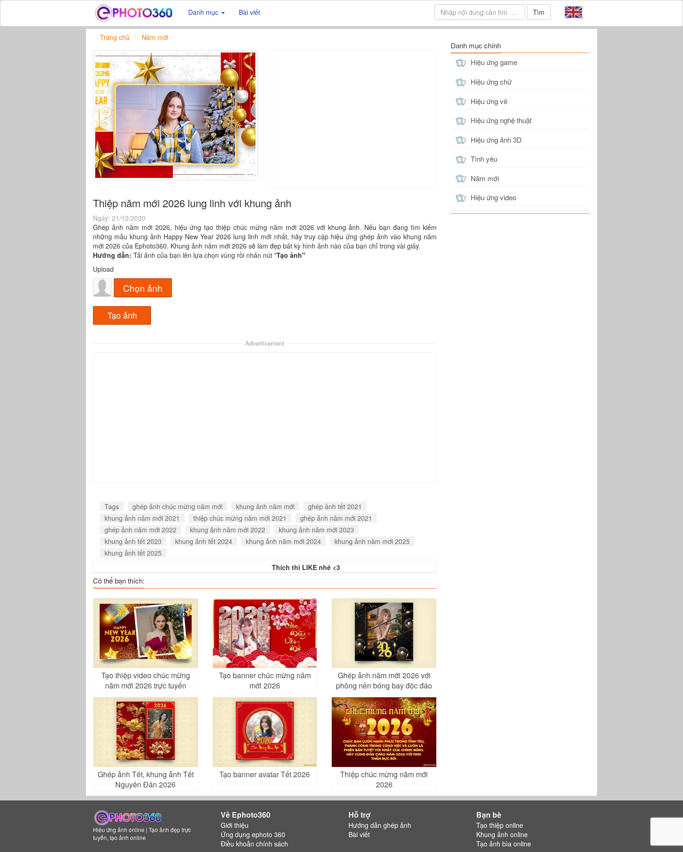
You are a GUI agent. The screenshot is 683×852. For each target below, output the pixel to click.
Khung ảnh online (502, 834)
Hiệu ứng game (493, 62)
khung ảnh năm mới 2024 (283, 541)
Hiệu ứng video (492, 197)
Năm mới (484, 178)
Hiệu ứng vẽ (488, 101)
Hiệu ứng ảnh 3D (495, 139)
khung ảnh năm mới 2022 (227, 529)
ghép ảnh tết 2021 (335, 506)
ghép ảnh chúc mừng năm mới (177, 506)
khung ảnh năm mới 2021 (142, 518)
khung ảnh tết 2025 (133, 552)
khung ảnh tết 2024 (203, 541)
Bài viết (249, 12)
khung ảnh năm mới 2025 (372, 541)
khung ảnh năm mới (265, 506)
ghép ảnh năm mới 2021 (336, 518)
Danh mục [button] (204, 12)
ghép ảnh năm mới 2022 (141, 529)
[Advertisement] (354, 119)
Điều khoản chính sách (254, 843)
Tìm (539, 12)
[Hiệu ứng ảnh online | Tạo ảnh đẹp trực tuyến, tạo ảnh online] (133, 12)
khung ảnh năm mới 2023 (316, 529)
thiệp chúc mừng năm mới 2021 (240, 518)
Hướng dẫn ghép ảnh (379, 825)
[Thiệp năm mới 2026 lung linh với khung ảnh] (175, 115)
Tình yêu (483, 159)
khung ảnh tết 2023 (133, 541)
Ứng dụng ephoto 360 (253, 834)
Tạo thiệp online (499, 825)
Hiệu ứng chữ (490, 81)
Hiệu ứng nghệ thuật (500, 120)
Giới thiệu (235, 825)
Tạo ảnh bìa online (503, 843)
